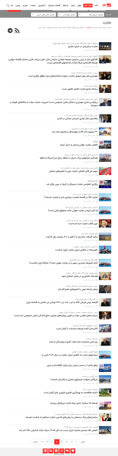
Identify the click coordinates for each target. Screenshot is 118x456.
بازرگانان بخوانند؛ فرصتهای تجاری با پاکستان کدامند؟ (74, 379)
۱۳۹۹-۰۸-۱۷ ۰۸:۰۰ (89, 306)
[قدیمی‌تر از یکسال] (105, 46)
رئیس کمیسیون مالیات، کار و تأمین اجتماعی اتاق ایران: (76, 99)
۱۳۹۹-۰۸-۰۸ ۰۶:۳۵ (88, 346)
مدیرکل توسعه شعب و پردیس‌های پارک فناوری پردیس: (76, 414)
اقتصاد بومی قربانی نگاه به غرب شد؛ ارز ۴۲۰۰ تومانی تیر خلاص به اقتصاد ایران (62, 302)
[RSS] (17, 31)
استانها (65, 5)
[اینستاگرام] (62, 451)
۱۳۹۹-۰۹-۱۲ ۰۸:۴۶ (89, 201)
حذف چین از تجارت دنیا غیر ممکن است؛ (82, 220)
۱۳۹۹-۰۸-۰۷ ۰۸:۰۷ (89, 359)
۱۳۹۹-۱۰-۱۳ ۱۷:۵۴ (89, 93)
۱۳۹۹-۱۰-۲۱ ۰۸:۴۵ (89, 67)
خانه (96, 5)
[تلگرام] (56, 451)
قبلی (83, 441)
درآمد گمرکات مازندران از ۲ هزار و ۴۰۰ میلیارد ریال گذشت (72, 237)
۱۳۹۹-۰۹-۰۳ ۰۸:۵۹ (88, 267)
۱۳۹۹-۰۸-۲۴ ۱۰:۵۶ (89, 293)
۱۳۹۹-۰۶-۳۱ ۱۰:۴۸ (89, 407)
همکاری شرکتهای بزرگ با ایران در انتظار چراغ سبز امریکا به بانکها (69, 158)
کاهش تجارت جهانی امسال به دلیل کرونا (79, 145)
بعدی (35, 441)
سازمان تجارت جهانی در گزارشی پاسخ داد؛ (81, 207)
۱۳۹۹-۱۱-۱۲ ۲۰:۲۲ (89, 50)
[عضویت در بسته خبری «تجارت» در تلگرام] (10, 31)
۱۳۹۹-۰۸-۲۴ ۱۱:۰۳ (89, 280)
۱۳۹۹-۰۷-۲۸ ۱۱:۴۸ (89, 396)
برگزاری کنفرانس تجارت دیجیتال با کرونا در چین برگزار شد (72, 184)
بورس (18, 5)
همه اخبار (88, 5)
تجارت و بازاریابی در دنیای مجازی (83, 46)
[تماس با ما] (67, 451)
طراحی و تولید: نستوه (59, 454)
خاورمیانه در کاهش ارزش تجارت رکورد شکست (76, 250)
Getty (95, 141)
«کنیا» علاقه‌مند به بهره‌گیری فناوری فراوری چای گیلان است (71, 392)
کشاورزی (41, 5)
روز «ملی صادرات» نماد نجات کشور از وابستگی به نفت (73, 342)
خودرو (25, 5)
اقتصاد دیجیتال (54, 5)
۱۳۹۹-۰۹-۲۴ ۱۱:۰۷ (89, 162)
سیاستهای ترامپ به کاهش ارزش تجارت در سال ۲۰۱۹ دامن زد (70, 355)
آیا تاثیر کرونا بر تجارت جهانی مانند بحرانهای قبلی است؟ (73, 210)
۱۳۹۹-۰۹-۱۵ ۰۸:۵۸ (88, 188)
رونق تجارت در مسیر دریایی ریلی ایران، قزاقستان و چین (72, 365)
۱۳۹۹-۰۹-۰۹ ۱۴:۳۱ (89, 228)
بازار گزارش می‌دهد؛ (90, 376)
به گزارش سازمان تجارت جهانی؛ (85, 246)
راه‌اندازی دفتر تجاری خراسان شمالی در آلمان (77, 118)
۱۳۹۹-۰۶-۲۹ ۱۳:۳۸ (88, 421)
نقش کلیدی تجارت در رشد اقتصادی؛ (83, 259)
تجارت (107, 22)
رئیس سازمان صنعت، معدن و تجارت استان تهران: (78, 312)
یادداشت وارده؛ (92, 338)
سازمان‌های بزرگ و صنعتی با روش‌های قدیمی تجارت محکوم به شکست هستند (61, 417)
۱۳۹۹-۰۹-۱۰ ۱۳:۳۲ (89, 214)
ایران (73, 5)
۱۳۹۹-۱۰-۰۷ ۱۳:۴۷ (89, 122)
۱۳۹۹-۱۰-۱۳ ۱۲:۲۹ (89, 109)
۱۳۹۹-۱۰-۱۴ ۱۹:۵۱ (89, 80)
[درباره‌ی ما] (73, 451)
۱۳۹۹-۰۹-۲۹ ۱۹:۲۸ (89, 136)
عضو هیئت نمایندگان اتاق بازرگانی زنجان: (82, 273)
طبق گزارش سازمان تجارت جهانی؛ (85, 351)
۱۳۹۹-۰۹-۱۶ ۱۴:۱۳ (89, 175)
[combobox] (91, 14)
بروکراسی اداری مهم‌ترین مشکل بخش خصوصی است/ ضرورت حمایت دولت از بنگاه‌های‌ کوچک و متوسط (54, 104)
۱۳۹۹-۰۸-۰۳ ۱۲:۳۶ (89, 369)
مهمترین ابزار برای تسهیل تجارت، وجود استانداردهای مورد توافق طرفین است (63, 76)
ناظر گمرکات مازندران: (89, 233)
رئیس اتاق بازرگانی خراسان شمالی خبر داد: (81, 115)
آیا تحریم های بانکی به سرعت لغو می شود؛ (81, 154)
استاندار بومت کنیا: (90, 389)
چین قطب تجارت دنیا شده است (83, 223)
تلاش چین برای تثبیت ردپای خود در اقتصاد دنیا (79, 168)
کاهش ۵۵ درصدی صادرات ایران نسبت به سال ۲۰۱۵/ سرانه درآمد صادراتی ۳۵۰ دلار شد (58, 430)
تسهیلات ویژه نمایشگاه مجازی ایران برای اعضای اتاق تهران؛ (75, 43)
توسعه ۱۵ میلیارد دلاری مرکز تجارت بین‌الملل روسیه (74, 403)
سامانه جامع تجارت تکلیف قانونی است (80, 89)
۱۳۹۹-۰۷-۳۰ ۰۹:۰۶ (89, 383)
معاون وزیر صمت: (91, 86)
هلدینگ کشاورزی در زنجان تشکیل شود (80, 276)
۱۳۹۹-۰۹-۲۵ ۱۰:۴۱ (89, 149)
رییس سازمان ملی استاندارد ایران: (84, 72)
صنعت (33, 5)
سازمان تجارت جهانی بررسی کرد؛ (85, 194)
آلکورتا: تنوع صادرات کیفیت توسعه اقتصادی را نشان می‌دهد (74, 56)
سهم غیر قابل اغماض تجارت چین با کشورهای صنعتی (73, 171)
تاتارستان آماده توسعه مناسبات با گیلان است (77, 329)
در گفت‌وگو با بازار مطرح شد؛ (86, 299)
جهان (79, 5)
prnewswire (93, 181)
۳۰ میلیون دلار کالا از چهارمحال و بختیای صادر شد (75, 132)
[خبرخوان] (51, 451)
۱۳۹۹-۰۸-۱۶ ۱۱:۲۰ (89, 319)
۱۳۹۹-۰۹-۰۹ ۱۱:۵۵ (89, 241)
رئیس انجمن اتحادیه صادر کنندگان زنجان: (82, 286)
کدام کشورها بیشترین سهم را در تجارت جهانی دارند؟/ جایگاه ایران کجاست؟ (63, 263)
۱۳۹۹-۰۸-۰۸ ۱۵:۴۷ (88, 333)
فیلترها (108, 14)
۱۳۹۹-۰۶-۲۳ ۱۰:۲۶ (89, 434)
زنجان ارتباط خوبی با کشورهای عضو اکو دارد (78, 289)
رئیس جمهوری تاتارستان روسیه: (85, 325)
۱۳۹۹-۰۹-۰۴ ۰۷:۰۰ (89, 254)
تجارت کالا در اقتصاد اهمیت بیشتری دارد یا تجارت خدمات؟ (71, 197)
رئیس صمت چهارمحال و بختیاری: (84, 128)
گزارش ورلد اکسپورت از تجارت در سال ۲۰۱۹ (81, 427)
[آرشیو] (45, 451)
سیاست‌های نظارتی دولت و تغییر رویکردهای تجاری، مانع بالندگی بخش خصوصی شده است (56, 315)
